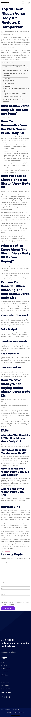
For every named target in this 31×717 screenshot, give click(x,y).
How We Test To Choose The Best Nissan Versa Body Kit (15, 71)
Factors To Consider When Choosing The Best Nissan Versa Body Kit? (15, 77)
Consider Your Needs (9, 83)
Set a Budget (7, 81)
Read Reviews (8, 85)
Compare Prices (8, 86)
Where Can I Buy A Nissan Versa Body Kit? (14, 99)
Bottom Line (6, 101)
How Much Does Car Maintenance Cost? (13, 96)
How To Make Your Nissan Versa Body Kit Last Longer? (16, 97)
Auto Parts (7, 551)
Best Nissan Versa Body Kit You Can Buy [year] (13, 65)
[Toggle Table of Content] (27, 63)
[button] (23, 2)
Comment (4, 562)
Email (3, 588)
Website (3, 594)
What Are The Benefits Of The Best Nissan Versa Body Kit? (16, 94)
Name (3, 582)
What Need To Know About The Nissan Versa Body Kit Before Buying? (15, 74)
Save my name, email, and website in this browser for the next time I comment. (15, 603)
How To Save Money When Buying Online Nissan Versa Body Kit (16, 89)
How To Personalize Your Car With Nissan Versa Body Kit (15, 67)
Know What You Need (9, 80)
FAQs (3, 91)
